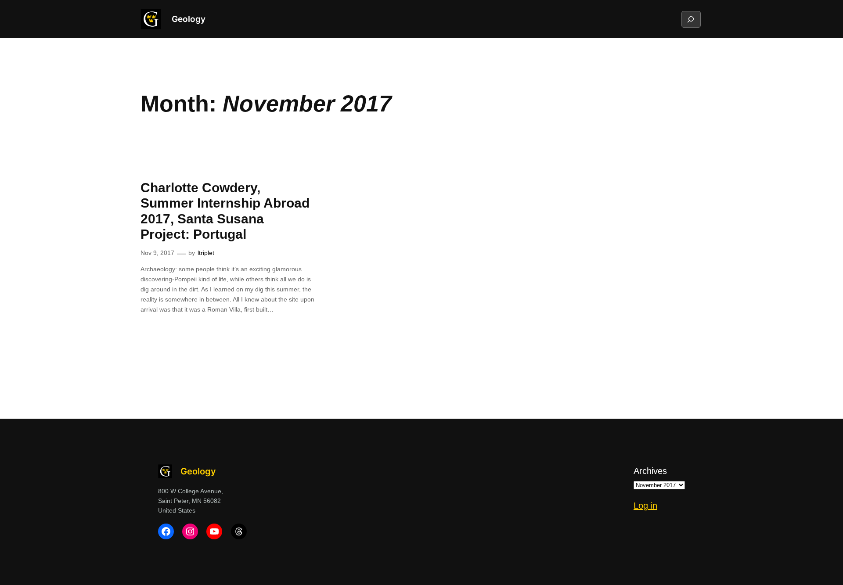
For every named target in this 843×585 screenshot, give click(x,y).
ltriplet (206, 252)
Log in (645, 505)
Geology (188, 19)
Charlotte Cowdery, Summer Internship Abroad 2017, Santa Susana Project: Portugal (225, 211)
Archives (650, 471)
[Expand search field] (690, 19)
